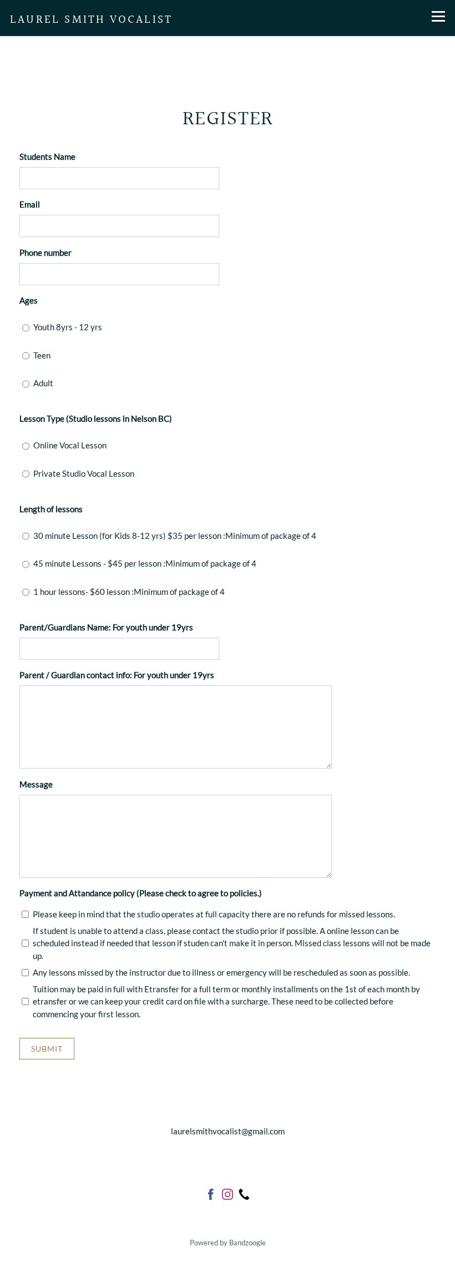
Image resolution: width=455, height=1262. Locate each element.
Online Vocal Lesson (70, 445)
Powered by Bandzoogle (228, 1243)
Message (36, 784)
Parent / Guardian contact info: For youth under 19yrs (116, 675)
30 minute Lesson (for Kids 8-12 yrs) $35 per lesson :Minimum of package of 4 (174, 536)
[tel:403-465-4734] (244, 1196)
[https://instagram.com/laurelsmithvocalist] (227, 1196)
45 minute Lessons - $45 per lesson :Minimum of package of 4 (144, 563)
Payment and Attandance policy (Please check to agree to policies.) (140, 893)
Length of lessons (51, 509)
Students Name (47, 156)
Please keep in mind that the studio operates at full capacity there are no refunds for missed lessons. (214, 914)
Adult (43, 383)
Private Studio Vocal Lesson (83, 473)
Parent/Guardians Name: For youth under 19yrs (106, 627)
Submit (47, 1048)
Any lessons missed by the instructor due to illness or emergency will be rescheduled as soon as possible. (221, 972)
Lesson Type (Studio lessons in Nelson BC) (95, 418)
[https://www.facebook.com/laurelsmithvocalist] (210, 1196)
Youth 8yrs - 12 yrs (67, 327)
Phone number (45, 253)
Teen (41, 355)
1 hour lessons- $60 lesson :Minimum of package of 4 (129, 592)
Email (29, 204)
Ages (28, 300)
